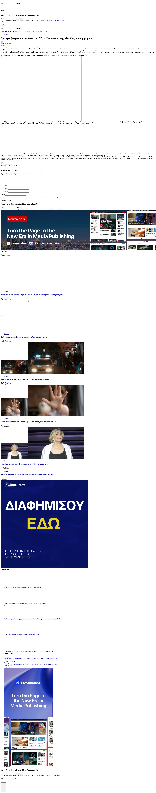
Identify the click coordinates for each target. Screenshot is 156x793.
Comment (4, 185)
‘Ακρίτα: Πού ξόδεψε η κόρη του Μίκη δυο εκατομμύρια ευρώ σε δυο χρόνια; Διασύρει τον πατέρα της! (31, 658)
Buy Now (3, 25)
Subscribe (19, 19)
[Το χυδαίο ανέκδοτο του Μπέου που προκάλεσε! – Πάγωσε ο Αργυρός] (16, 585)
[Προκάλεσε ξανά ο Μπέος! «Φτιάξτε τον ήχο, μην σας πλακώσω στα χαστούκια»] (16, 602)
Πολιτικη (6, 663)
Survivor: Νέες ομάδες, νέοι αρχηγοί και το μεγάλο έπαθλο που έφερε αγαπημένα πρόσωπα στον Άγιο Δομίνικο (33, 619)
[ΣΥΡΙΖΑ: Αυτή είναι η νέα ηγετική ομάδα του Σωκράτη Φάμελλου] (16, 633)
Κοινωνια (6, 34)
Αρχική (2, 31)
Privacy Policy (50, 20)
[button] (3, 784)
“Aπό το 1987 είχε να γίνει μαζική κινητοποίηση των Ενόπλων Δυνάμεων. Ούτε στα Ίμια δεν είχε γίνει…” (31, 664)
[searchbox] (8, 3)
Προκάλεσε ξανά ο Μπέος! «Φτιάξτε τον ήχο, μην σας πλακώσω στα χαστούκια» (25, 603)
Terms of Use (60, 20)
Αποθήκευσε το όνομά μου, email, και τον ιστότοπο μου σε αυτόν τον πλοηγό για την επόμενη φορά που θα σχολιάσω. (33, 197)
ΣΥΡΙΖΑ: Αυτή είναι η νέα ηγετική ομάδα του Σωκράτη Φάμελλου (21, 634)
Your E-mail (4, 191)
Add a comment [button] (5, 167)
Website (3, 194)
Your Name (4, 188)
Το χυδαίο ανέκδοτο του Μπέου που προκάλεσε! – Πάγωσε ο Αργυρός (22, 587)
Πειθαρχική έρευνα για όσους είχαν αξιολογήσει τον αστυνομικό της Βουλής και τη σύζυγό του (28, 651)
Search (18, 3)
